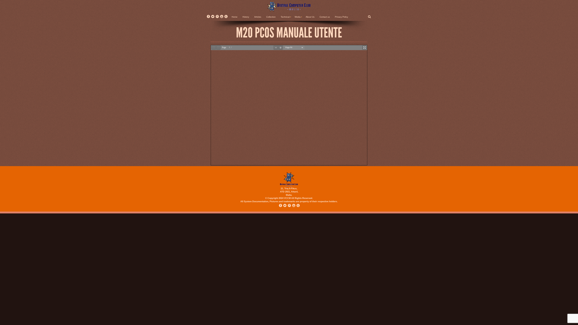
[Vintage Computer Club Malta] (289, 6)
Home (234, 17)
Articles (257, 17)
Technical (285, 17)
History (245, 17)
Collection (271, 17)
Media (298, 17)
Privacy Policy (341, 17)
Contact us (325, 17)
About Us (310, 17)
